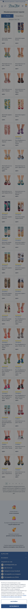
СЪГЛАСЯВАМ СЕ (14, 606)
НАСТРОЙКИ (14, 601)
